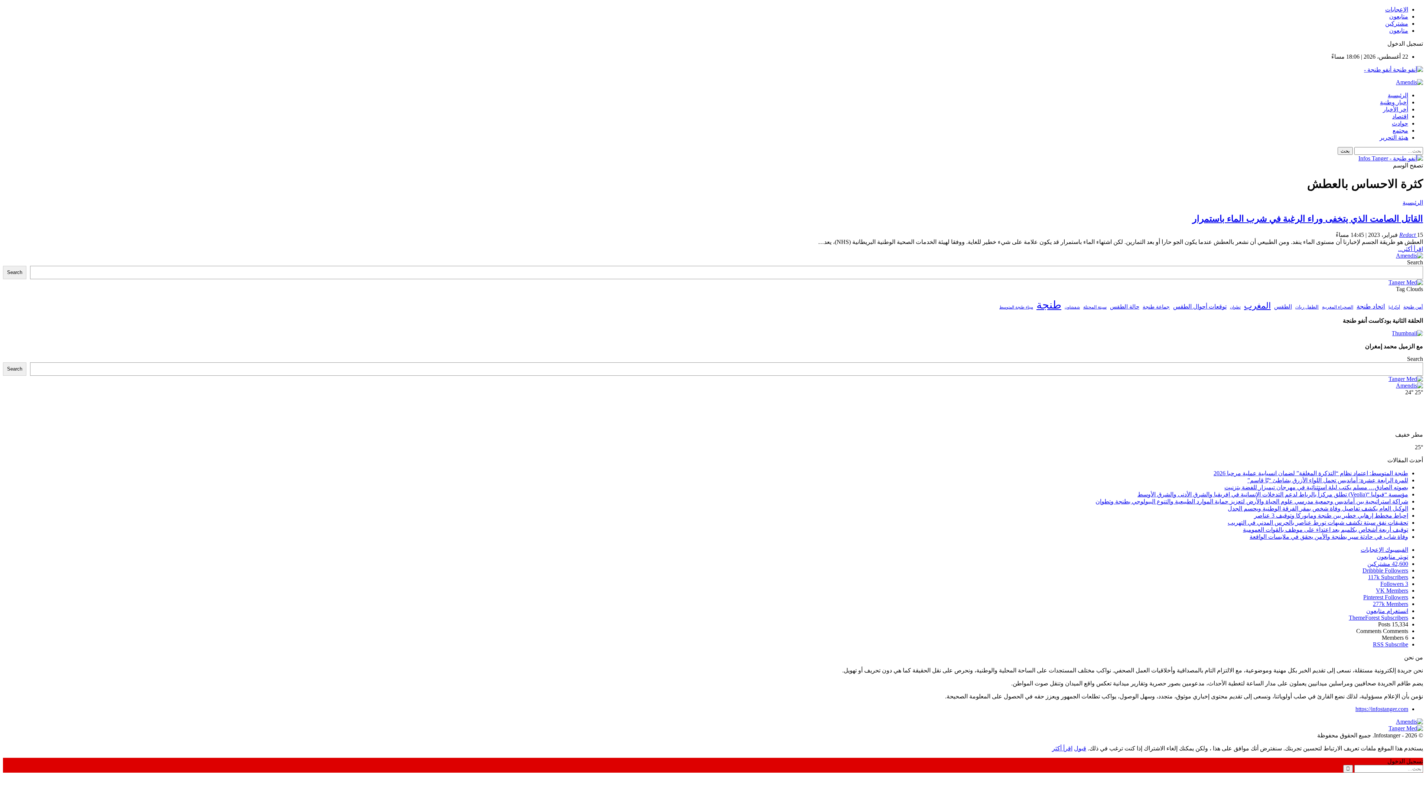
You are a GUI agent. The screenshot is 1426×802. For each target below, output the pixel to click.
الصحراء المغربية (1337, 307)
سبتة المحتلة (1095, 307)
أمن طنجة (1413, 307)
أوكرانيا (1394, 307)
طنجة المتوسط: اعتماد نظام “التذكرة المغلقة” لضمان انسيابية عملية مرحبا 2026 (1311, 473)
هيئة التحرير (1394, 137)
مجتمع (1400, 130)
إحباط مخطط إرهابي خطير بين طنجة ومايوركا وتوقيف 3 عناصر (1331, 515)
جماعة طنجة (1156, 307)
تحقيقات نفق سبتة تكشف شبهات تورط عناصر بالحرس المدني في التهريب (1318, 522)
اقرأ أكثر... (1410, 249)
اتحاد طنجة (1371, 306)
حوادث (1400, 123)
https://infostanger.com (1381, 709)
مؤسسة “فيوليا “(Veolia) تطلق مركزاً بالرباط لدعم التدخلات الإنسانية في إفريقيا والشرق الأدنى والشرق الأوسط (1272, 494)
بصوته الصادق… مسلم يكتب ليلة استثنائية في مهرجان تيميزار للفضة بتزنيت (1316, 487)
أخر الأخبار (1395, 109)
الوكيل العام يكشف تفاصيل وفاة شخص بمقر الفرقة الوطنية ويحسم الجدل (1318, 508)
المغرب (1257, 305)
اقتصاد (1400, 116)
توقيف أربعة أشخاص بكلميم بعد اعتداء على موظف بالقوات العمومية (1325, 529)
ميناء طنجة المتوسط (1016, 307)
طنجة (1048, 305)
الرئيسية (1398, 95)
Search (1415, 262)
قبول (1080, 748)
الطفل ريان (1307, 307)
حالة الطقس (1124, 307)
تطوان (1235, 307)
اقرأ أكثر (1062, 748)
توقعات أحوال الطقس (1200, 306)
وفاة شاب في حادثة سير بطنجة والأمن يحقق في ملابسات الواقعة (1329, 537)
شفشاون (1072, 307)
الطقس (1283, 306)
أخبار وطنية (1394, 102)
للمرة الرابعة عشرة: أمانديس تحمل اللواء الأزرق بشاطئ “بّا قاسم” (1327, 480)
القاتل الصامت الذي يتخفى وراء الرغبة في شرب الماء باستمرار (1307, 219)
